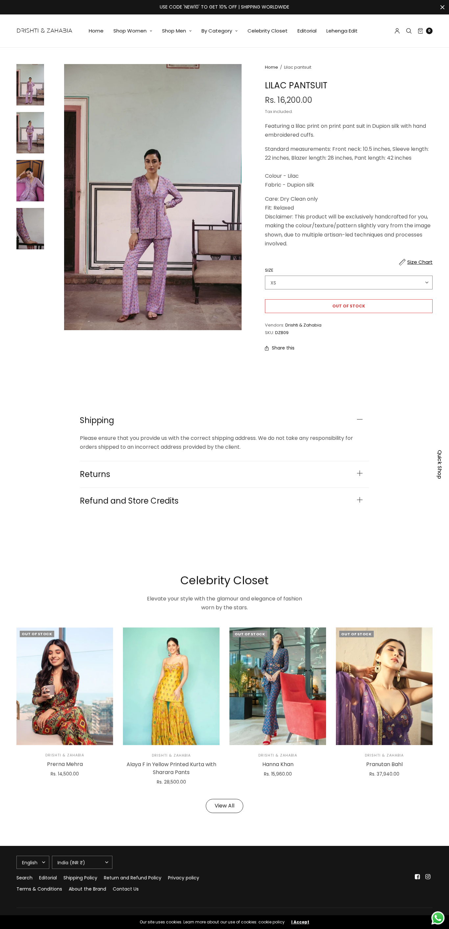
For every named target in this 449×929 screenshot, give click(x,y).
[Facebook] (417, 877)
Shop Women (130, 30)
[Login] (397, 30)
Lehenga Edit (342, 30)
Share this (283, 348)
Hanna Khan (278, 764)
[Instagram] (428, 877)
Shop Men (174, 30)
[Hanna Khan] (277, 686)
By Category (216, 30)
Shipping (97, 420)
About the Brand (87, 889)
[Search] (409, 30)
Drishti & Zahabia (303, 325)
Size (269, 270)
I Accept (300, 922)
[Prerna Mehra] (64, 686)
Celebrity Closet (268, 30)
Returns (95, 474)
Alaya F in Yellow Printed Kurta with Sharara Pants (171, 768)
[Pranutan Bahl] (384, 686)
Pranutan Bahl (384, 764)
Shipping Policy (80, 877)
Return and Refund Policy (132, 877)
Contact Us (126, 889)
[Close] (442, 7)
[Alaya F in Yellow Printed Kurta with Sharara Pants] (171, 686)
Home (96, 30)
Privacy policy (183, 877)
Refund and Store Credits (129, 501)
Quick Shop (439, 464)
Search (24, 877)
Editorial (307, 30)
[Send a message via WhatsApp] (438, 918)
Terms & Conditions (39, 889)
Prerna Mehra (65, 764)
